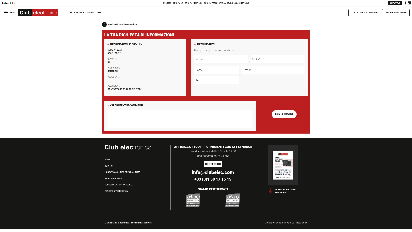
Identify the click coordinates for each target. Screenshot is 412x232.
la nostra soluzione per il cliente (122, 172)
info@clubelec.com (213, 172)
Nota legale (301, 222)
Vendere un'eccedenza (396, 13)
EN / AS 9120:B (77, 12)
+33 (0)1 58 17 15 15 (212, 179)
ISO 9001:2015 (94, 12)
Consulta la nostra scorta (365, 13)
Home (107, 160)
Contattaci (395, 3)
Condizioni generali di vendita (279, 222)
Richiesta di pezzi (113, 178)
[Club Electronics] (38, 12)
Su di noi (109, 166)
